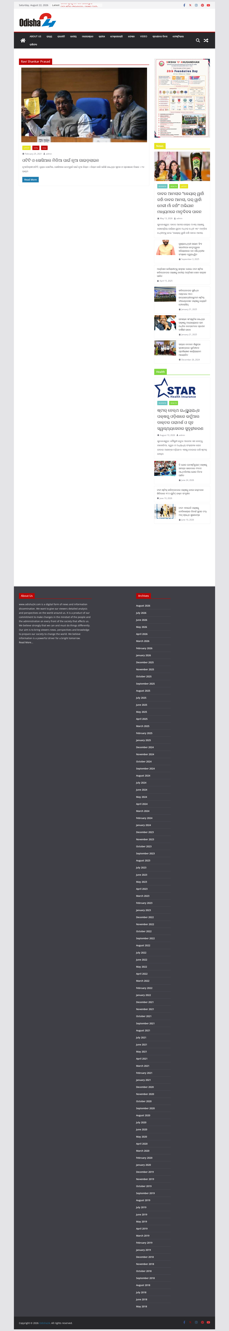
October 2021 (144, 1016)
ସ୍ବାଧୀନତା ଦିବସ (160, 36)
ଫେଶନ (131, 36)
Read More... (26, 642)
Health (173, 186)
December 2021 (145, 1002)
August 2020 (143, 1115)
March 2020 (142, 1150)
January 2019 (143, 1249)
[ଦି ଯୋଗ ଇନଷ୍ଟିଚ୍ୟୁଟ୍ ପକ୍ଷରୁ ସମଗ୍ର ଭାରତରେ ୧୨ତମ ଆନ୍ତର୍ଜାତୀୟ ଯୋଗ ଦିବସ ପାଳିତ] (165, 472)
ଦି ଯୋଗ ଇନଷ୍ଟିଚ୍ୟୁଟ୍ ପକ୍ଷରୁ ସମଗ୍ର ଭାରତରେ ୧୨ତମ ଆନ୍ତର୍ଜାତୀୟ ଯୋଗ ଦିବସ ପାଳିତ (193, 470)
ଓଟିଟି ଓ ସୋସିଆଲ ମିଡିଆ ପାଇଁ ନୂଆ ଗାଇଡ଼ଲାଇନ (60, 160)
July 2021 (141, 1037)
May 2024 (141, 796)
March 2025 (142, 726)
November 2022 (145, 924)
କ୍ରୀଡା (102, 36)
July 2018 (141, 1292)
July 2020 (141, 1122)
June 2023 (141, 874)
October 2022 (144, 931)
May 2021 (141, 1051)
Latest (26, 148)
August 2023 (143, 860)
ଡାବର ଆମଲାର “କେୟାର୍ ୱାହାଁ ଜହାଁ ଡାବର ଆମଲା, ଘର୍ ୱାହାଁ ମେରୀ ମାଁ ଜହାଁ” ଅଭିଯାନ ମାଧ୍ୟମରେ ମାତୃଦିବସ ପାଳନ (180, 202)
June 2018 (141, 1299)
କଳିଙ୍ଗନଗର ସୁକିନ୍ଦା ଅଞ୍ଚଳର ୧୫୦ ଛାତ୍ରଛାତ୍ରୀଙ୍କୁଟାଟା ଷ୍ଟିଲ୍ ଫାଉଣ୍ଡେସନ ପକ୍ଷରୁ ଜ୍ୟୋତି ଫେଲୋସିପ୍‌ (193, 297)
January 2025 (143, 740)
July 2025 (141, 697)
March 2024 (142, 811)
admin (49, 153)
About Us (35, 36)
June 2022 (141, 959)
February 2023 (144, 903)
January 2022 (143, 995)
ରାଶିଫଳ (33, 44)
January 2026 (143, 655)
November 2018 (145, 1264)
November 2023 (145, 839)
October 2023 (144, 846)
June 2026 (141, 619)
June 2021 (141, 1044)
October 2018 (144, 1271)
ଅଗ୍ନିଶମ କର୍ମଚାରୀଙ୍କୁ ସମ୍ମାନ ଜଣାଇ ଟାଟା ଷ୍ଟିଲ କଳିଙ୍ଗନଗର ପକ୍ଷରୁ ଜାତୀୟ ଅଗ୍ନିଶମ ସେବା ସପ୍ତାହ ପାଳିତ (181, 272)
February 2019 (144, 1242)
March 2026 (142, 641)
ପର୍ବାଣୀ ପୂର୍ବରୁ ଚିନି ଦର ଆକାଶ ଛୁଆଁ (76, 5)
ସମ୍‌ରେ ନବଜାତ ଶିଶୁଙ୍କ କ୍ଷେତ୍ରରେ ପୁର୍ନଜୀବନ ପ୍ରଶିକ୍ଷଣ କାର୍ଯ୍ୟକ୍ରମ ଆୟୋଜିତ (190, 349)
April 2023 (142, 888)
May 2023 (141, 881)
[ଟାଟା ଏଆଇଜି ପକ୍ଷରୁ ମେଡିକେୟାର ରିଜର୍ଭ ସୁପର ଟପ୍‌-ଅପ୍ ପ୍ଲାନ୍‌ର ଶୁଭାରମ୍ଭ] (165, 514)
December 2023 (145, 832)
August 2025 (143, 690)
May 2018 (141, 1306)
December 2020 (145, 1087)
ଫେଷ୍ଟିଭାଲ (178, 36)
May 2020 (141, 1136)
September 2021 (145, 1023)
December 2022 (145, 917)
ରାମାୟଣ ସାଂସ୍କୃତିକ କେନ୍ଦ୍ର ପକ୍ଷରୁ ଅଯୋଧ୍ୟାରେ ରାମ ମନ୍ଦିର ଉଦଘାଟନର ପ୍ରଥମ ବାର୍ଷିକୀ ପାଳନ (192, 324)
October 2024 (144, 761)
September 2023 (145, 853)
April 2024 (142, 804)
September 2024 (145, 768)
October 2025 (144, 676)
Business (162, 186)
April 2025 (142, 718)
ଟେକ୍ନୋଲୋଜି (116, 36)
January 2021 (143, 1080)
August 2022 (143, 945)
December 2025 (145, 662)
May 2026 (141, 627)
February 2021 (144, 1072)
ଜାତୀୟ (73, 36)
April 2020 (142, 1143)
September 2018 (145, 1278)
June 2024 (141, 789)
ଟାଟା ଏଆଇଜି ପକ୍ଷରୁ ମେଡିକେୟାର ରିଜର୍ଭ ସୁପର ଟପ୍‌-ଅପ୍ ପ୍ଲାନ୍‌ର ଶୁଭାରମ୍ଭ (193, 511)
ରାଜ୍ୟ (49, 36)
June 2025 (141, 704)
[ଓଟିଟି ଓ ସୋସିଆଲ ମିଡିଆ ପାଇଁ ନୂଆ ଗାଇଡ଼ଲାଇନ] (84, 105)
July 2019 (141, 1207)
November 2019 (145, 1179)
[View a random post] (206, 40)
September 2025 (145, 683)
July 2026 (141, 612)
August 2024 (143, 775)
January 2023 (143, 910)
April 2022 (142, 973)
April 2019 (142, 1228)
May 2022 (141, 966)
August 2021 (143, 1030)
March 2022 (142, 980)
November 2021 (145, 1009)
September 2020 (145, 1108)
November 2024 (145, 754)
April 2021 (142, 1058)
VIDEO (143, 36)
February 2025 (144, 733)
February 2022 (144, 988)
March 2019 (142, 1235)
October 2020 (144, 1101)
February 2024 (144, 818)
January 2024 (143, 825)
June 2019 (141, 1214)
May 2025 (141, 711)
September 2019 (145, 1193)
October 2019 (144, 1186)
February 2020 (144, 1157)
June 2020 (141, 1129)
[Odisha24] (23, 40)
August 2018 (143, 1285)
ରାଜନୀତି (61, 36)
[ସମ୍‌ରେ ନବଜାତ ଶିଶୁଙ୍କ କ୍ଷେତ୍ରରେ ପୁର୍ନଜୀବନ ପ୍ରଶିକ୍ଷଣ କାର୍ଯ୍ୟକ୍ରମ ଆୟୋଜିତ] (165, 352)
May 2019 (141, 1221)
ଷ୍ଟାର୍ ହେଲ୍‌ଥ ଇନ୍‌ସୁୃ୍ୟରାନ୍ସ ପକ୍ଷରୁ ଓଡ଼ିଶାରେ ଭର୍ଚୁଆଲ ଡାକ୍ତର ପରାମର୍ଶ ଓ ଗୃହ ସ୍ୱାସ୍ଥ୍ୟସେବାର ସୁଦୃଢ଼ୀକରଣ (180, 419)
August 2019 (143, 1200)
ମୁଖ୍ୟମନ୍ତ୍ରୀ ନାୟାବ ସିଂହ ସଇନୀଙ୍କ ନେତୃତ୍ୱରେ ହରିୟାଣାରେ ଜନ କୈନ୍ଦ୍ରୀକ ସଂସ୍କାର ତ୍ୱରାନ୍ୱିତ (191, 249)
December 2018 (145, 1257)
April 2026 (142, 634)
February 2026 (144, 648)
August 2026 (143, 605)
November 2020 (145, 1094)
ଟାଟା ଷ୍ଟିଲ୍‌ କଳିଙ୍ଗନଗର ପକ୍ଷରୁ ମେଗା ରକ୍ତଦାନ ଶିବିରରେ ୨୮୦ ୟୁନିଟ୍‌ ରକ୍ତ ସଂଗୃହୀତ (180, 491)
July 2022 (141, 952)
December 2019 (145, 1171)
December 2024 (145, 747)
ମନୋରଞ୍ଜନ (87, 36)
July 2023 (141, 867)
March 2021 (142, 1065)
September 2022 (145, 938)
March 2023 (142, 895)
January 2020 (143, 1164)
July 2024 (141, 782)
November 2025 (145, 669)
